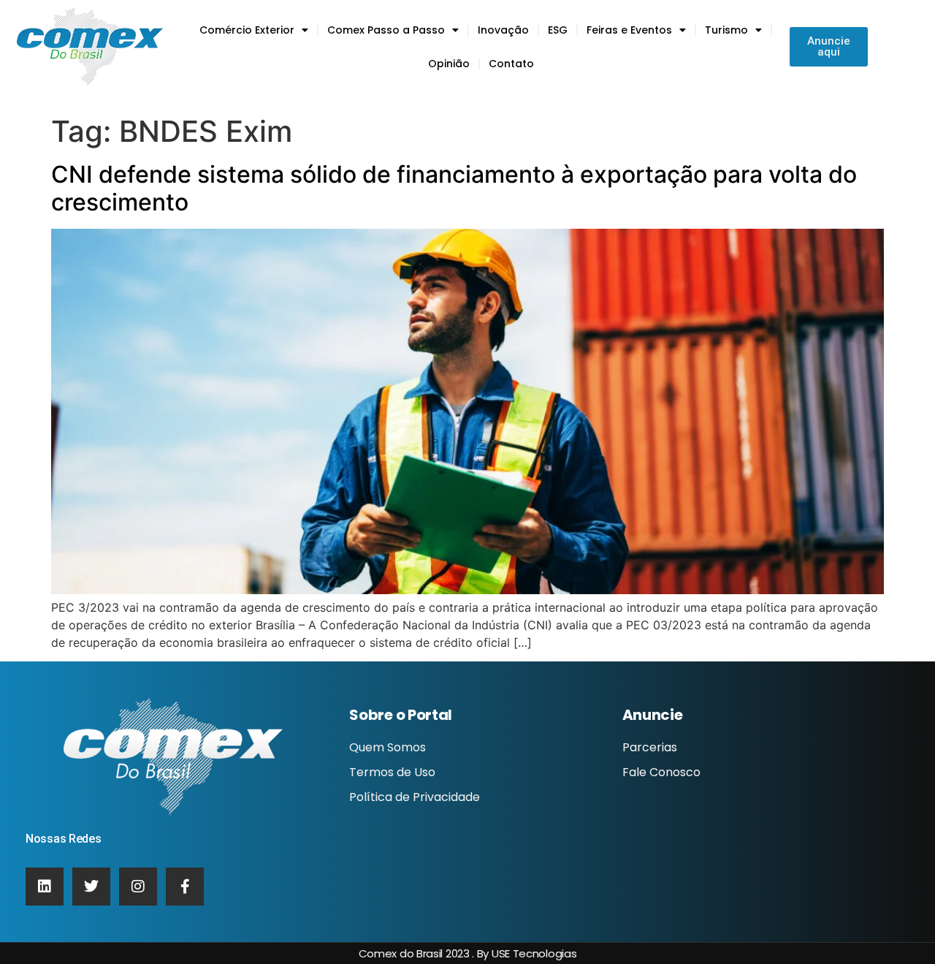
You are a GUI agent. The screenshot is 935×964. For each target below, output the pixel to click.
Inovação (503, 30)
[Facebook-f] (185, 887)
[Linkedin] (45, 887)
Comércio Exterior (246, 30)
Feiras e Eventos (629, 30)
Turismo (726, 30)
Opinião (449, 63)
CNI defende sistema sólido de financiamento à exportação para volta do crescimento (454, 188)
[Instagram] (138, 887)
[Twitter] (91, 887)
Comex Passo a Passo (386, 30)
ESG (558, 30)
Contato (511, 63)
